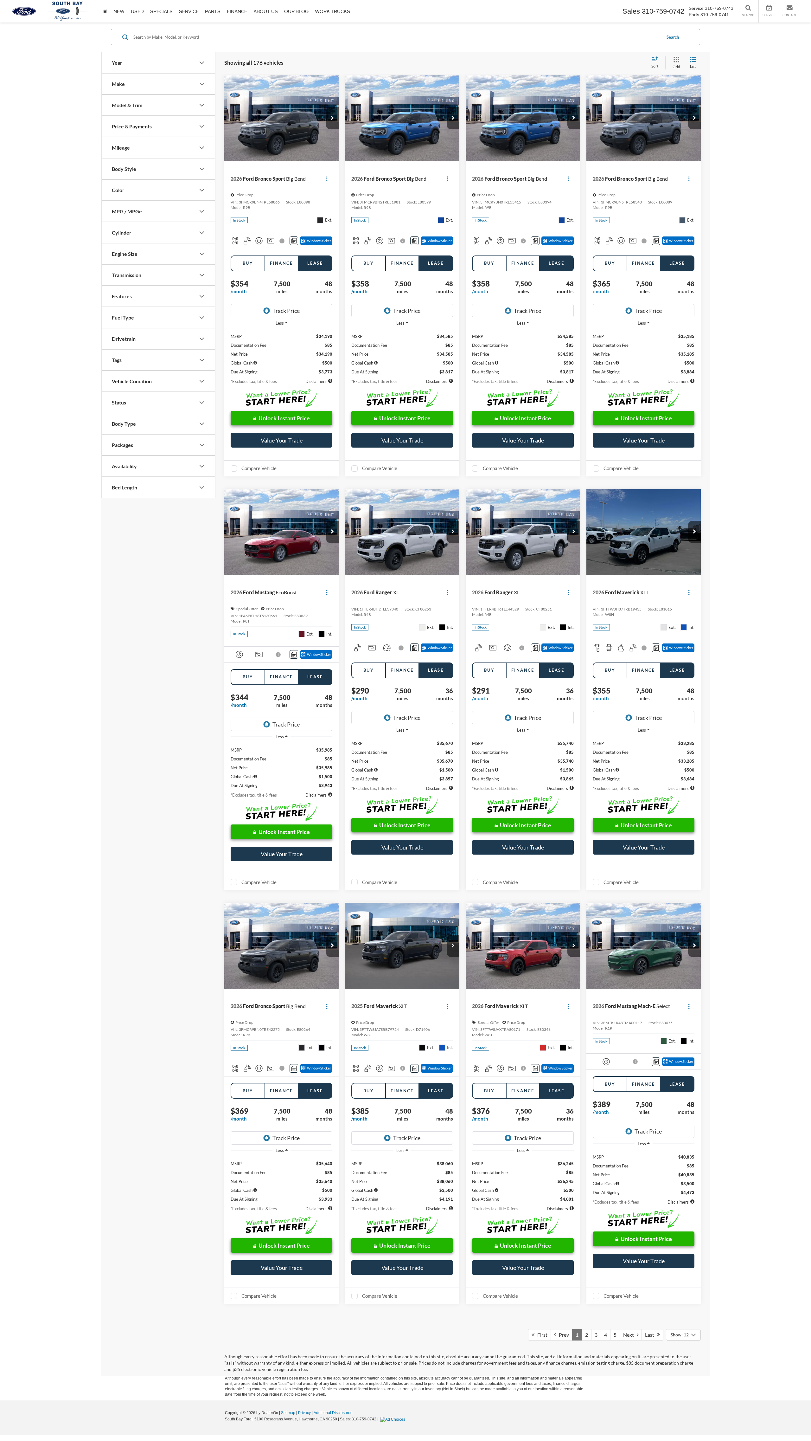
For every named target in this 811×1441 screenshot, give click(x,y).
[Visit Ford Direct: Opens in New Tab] (393, 1419)
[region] (281, 352)
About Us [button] (265, 11)
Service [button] (189, 11)
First (540, 1335)
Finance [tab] (281, 263)
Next (630, 1335)
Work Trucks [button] (332, 11)
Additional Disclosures (333, 1413)
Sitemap (288, 1413)
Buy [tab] (248, 263)
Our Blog (296, 11)
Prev (562, 1335)
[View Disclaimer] (282, 241)
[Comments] (294, 240)
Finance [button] (237, 11)
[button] (332, 118)
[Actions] (326, 178)
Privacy (304, 1413)
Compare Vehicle (259, 468)
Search (673, 37)
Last (651, 1335)
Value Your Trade (282, 440)
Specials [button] (161, 11)
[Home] (105, 11)
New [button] (119, 11)
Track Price (286, 310)
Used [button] (137, 11)
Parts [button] (212, 11)
